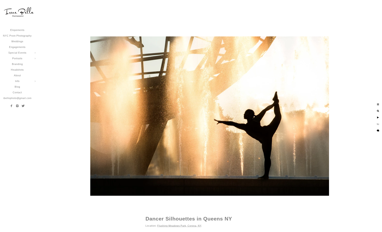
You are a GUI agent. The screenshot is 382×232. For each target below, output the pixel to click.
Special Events (17, 53)
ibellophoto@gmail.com (17, 98)
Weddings (17, 41)
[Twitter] (23, 105)
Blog (17, 87)
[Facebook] (11, 105)
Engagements (17, 47)
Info (17, 81)
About (17, 75)
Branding (17, 64)
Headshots (17, 70)
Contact (17, 92)
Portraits (17, 58)
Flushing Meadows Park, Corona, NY (179, 226)
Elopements (17, 30)
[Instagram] (17, 105)
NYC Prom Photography (17, 35)
